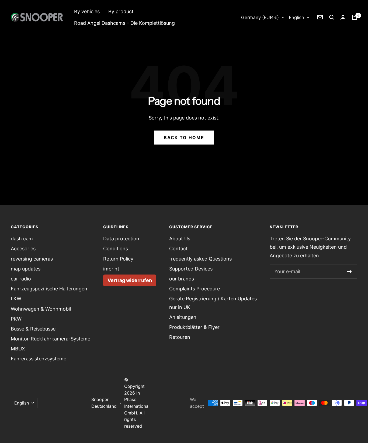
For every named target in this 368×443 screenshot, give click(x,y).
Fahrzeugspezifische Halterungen (49, 288)
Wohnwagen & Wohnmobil (41, 309)
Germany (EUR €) (260, 17)
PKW (16, 319)
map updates (25, 269)
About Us (179, 238)
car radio (21, 279)
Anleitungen (182, 317)
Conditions (115, 248)
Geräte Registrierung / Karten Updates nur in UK (213, 303)
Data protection (121, 238)
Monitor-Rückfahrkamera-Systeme (50, 339)
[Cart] (354, 17)
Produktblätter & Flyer (194, 327)
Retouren (179, 337)
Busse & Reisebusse (33, 329)
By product (121, 11)
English (296, 17)
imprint (111, 269)
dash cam (22, 238)
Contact (178, 248)
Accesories (23, 248)
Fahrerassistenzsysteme (38, 358)
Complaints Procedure (194, 288)
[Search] (331, 17)
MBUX (18, 348)
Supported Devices (191, 269)
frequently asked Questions (200, 259)
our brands (181, 279)
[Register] (349, 271)
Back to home (184, 137)
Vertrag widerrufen (129, 280)
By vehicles (87, 11)
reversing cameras (32, 259)
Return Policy (118, 259)
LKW (16, 298)
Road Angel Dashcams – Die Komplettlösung (124, 23)
